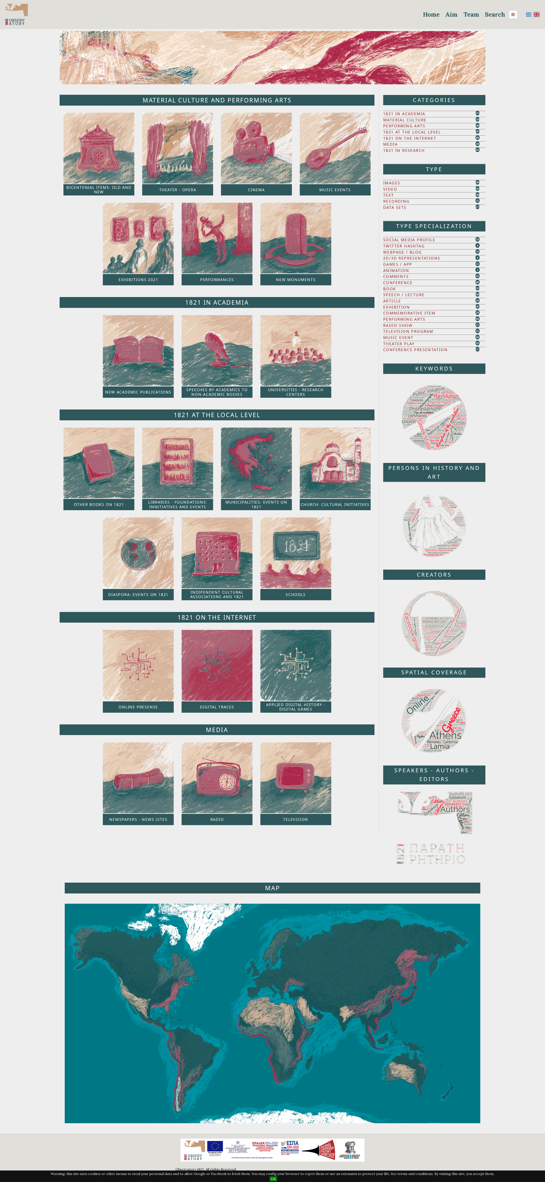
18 (477, 300)
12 (477, 264)
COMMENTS (396, 276)
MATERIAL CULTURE (404, 119)
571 (477, 113)
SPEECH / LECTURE (404, 294)
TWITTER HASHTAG (404, 245)
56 (477, 337)
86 (477, 137)
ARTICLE (392, 300)
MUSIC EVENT (398, 337)
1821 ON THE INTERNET (409, 138)
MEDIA (390, 144)
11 (477, 201)
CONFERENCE (398, 282)
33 (477, 239)
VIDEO (390, 189)
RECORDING (396, 201)
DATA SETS (395, 207)
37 (477, 325)
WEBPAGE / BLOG (402, 252)
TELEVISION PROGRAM (408, 331)
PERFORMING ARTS (404, 125)
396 (477, 182)
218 (477, 119)
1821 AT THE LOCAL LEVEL (412, 132)
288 (477, 195)
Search (495, 14)
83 (477, 319)
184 (477, 125)
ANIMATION (396, 270)
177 (477, 349)
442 (477, 188)
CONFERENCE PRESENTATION (415, 349)
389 (477, 294)
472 (477, 207)
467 (477, 131)
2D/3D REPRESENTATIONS (411, 258)
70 (477, 251)
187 (477, 306)
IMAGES (391, 182)
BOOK (389, 288)
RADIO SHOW (398, 325)
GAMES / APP (397, 264)
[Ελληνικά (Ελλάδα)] (529, 14)
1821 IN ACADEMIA (404, 113)
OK (273, 1179)
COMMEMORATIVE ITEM (409, 313)
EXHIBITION (396, 307)
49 (477, 144)
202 (477, 288)
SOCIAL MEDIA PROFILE (409, 239)
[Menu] (513, 14)
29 (477, 313)
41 (477, 276)
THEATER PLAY (399, 343)
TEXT (388, 195)
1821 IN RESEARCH (404, 150)
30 (477, 150)
